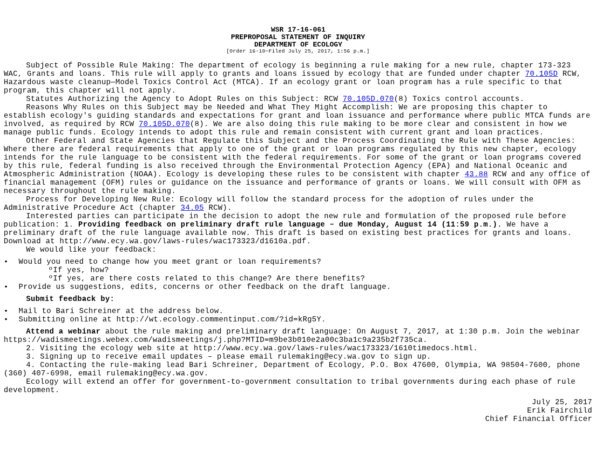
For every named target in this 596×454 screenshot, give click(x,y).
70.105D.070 (368, 99)
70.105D (541, 74)
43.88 (476, 174)
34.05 (192, 208)
